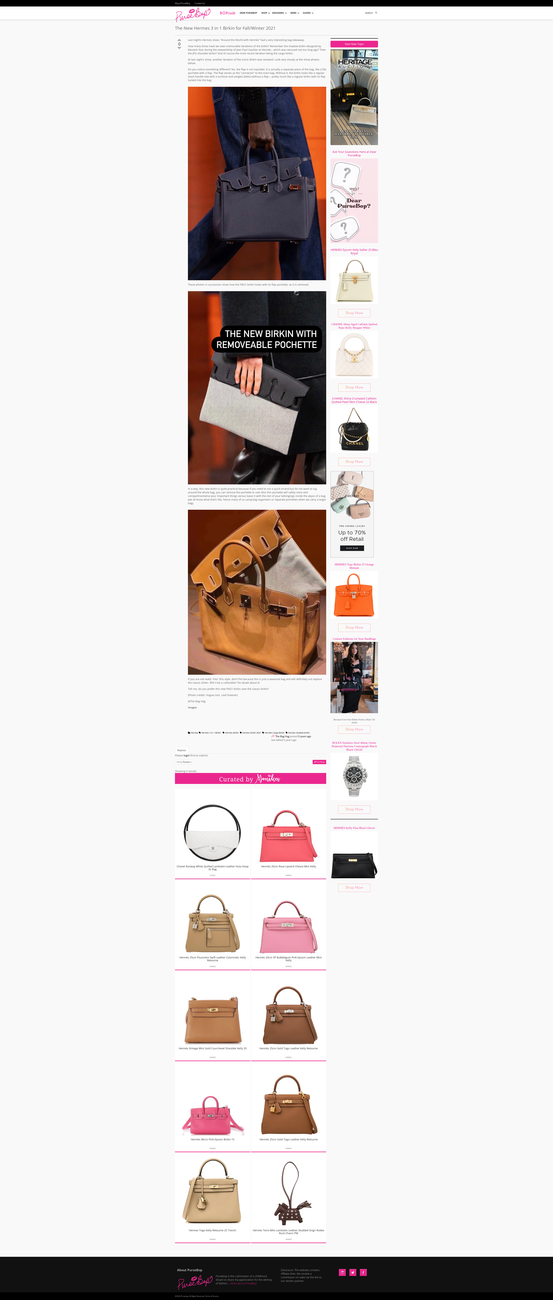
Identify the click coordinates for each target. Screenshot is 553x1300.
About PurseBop (182, 3)
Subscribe (326, 1295)
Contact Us (200, 3)
